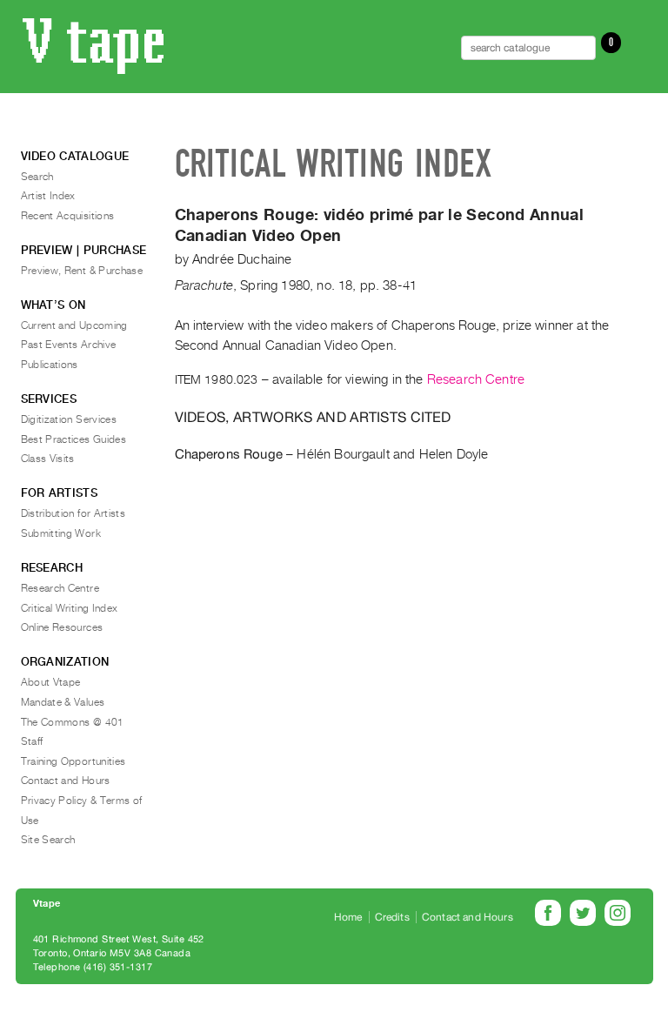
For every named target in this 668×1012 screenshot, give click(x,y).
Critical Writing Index (69, 608)
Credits (392, 917)
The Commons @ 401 (72, 722)
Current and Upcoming (74, 325)
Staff (32, 741)
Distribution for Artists (73, 513)
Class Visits (48, 458)
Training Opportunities (73, 761)
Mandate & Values (63, 702)
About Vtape (51, 682)
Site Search (48, 840)
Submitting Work (61, 533)
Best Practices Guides (74, 439)
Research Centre (475, 379)
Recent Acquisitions (68, 216)
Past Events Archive (69, 344)
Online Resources (62, 627)
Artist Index (48, 196)
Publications (49, 365)
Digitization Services (69, 419)
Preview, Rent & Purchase (82, 271)
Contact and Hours (65, 780)
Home (348, 917)
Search (37, 177)
